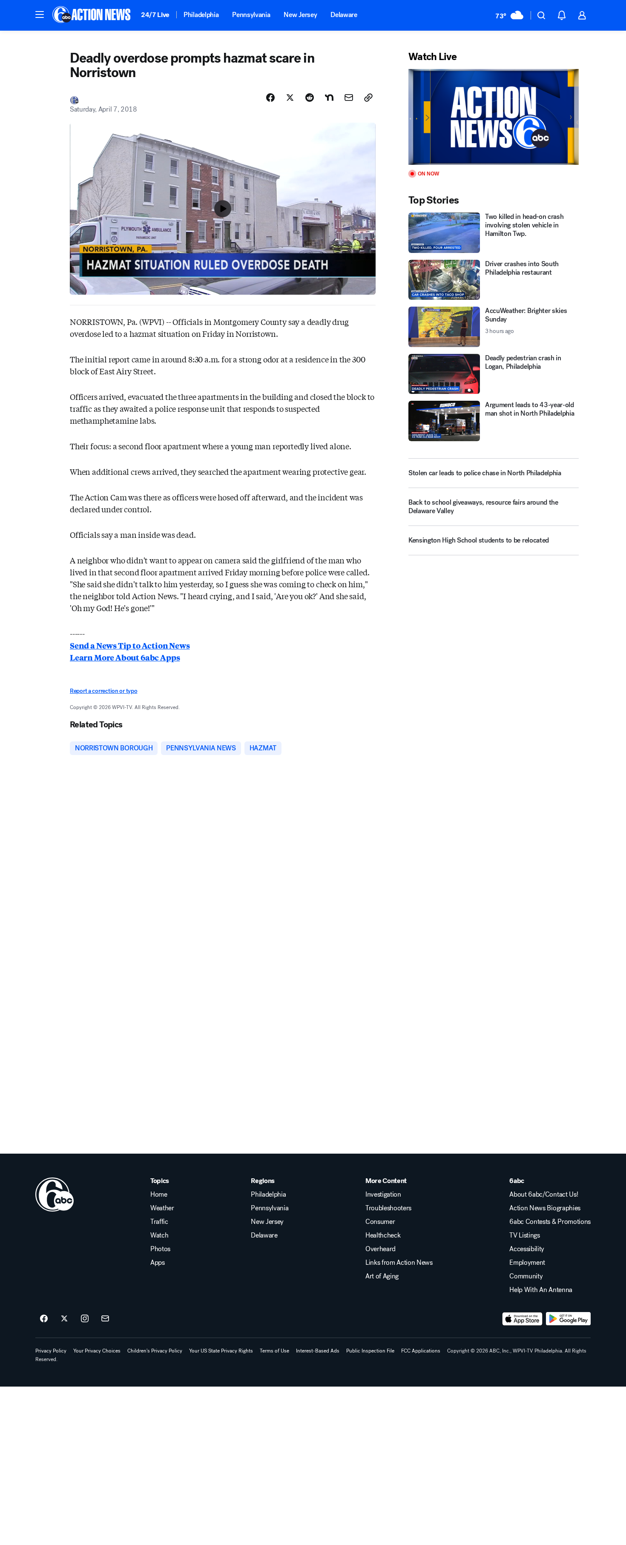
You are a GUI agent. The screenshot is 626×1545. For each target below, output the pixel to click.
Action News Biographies (544, 1208)
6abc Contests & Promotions (550, 1221)
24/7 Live (155, 14)
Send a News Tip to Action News (130, 645)
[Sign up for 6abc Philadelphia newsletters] (105, 1318)
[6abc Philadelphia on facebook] (43, 1318)
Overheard (380, 1249)
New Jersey (300, 14)
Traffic (159, 1221)
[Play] (493, 117)
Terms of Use (274, 1350)
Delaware (343, 14)
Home (158, 1194)
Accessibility (526, 1249)
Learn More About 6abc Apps (125, 657)
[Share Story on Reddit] (309, 97)
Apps (157, 1262)
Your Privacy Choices (97, 1350)
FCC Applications (420, 1350)
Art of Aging (382, 1276)
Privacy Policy (50, 1350)
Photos (160, 1249)
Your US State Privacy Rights (221, 1350)
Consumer (380, 1221)
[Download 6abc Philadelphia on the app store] (522, 1319)
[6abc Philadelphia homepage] (92, 15)
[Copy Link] (368, 97)
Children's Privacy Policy (154, 1350)
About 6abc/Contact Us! (543, 1194)
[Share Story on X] (290, 97)
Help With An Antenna (540, 1290)
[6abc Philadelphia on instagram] (84, 1318)
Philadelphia (201, 14)
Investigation (383, 1194)
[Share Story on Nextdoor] (329, 97)
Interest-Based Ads (317, 1350)
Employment (527, 1262)
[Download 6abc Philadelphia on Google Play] (568, 1319)
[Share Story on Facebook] (270, 97)
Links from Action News (399, 1262)
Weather (162, 1208)
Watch (159, 1235)
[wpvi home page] (54, 1194)
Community (526, 1276)
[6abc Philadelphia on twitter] (64, 1318)
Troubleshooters (388, 1208)
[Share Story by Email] (349, 97)
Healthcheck (382, 1235)
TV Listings (524, 1235)
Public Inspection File (370, 1350)
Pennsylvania (251, 14)
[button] (40, 14)
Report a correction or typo (103, 691)
